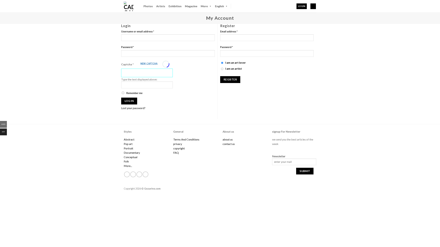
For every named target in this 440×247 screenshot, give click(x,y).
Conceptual (130, 157)
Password (127, 47)
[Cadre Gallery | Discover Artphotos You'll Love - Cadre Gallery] (130, 6)
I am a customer (222, 64)
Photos (148, 6)
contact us (229, 143)
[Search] (235, 6)
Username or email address (137, 31)
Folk (126, 161)
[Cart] (313, 6)
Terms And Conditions (186, 139)
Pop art (128, 143)
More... (128, 165)
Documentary (132, 152)
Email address (229, 31)
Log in (129, 100)
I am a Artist (222, 70)
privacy (177, 143)
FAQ (176, 152)
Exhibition (175, 6)
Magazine (191, 6)
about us (228, 139)
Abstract (129, 139)
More (204, 6)
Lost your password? (133, 108)
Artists (160, 6)
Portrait (128, 148)
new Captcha (149, 63)
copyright (179, 148)
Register (230, 79)
